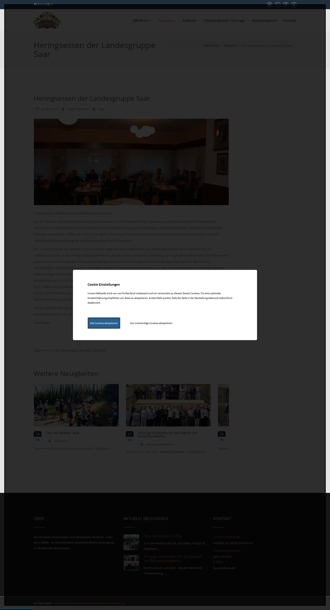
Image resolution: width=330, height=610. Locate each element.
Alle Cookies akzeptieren (104, 323)
